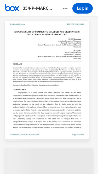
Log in (82, 8)
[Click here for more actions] (65, 8)
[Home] (12, 8)
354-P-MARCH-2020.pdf (38, 8)
